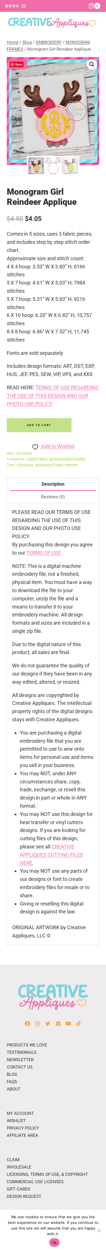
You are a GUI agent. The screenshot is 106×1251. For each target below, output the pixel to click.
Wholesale (19, 1167)
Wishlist (16, 1120)
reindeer (71, 464)
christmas (25, 464)
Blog (12, 1074)
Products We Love (27, 1045)
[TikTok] (78, 1023)
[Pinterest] (58, 1023)
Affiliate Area (22, 1135)
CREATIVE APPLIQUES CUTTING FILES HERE (51, 855)
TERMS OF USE (43, 553)
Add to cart (39, 425)
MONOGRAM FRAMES (67, 459)
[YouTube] (68, 1023)
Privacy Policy (23, 1128)
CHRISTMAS (37, 459)
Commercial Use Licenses (35, 1181)
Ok (54, 1242)
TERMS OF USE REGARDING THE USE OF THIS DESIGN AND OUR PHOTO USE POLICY (53, 396)
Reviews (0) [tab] (53, 496)
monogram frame (49, 464)
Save (18, 64)
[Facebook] (27, 1023)
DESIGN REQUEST (24, 1196)
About (13, 1089)
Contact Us (20, 1067)
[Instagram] (38, 1023)
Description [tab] (53, 484)
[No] (99, 1230)
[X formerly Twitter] (48, 1023)
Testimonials (21, 1052)
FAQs (12, 1081)
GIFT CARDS (18, 1189)
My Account (20, 1113)
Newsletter (20, 1059)
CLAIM (13, 1159)
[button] (92, 64)
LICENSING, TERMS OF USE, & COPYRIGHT (47, 1174)
